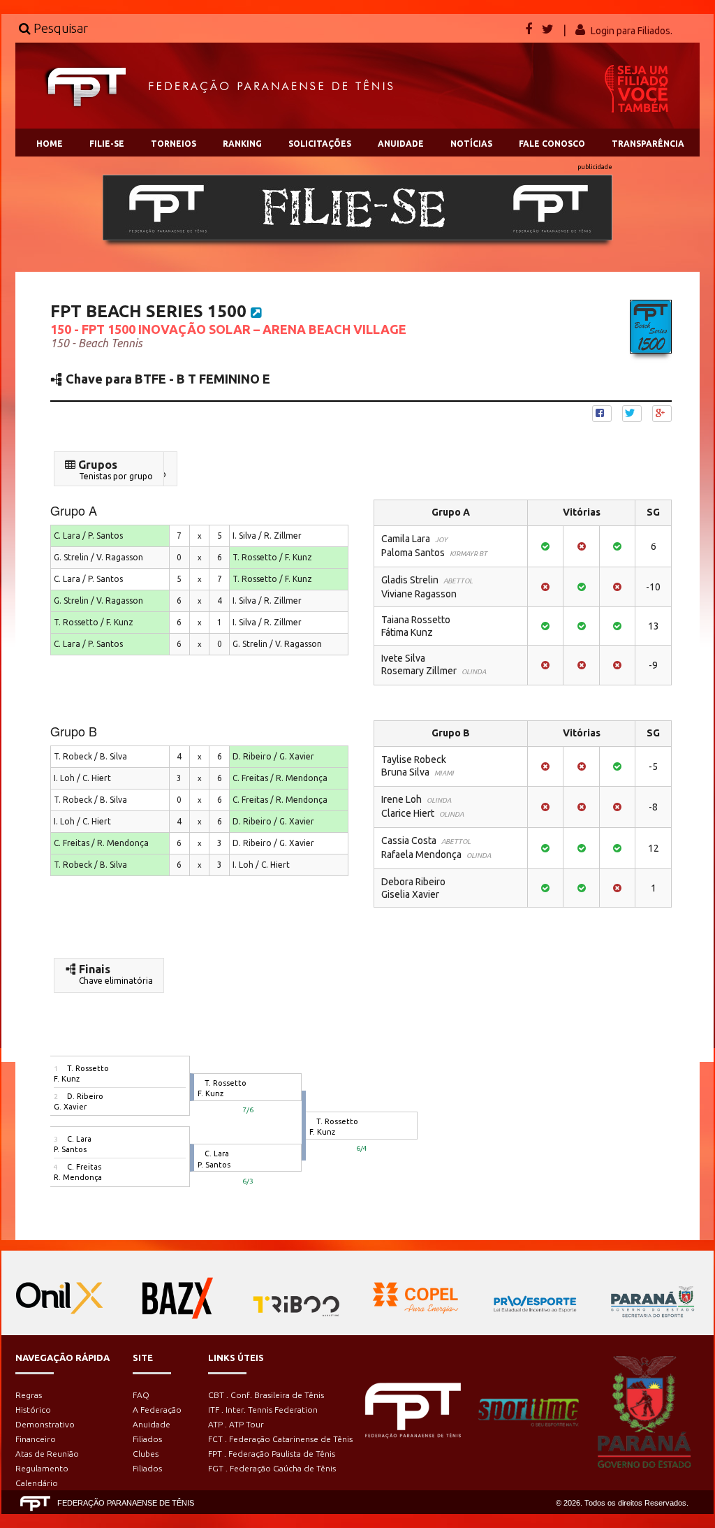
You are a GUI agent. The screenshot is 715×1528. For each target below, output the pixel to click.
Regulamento (41, 1468)
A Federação (157, 1409)
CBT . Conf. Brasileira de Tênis (266, 1394)
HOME (49, 143)
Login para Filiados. (631, 30)
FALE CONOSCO (552, 143)
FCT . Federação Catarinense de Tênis (280, 1438)
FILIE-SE (106, 143)
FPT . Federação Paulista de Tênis (271, 1453)
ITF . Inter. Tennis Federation (263, 1409)
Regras (28, 1394)
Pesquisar (59, 28)
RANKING (242, 143)
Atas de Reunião (47, 1453)
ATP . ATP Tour (236, 1424)
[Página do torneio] (256, 312)
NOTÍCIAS (471, 143)
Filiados (147, 1438)
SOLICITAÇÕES (319, 143)
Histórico (33, 1409)
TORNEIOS (173, 143)
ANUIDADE (401, 143)
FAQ (141, 1394)
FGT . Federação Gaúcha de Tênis (272, 1468)
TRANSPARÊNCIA (648, 143)
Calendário (36, 1482)
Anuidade (151, 1424)
